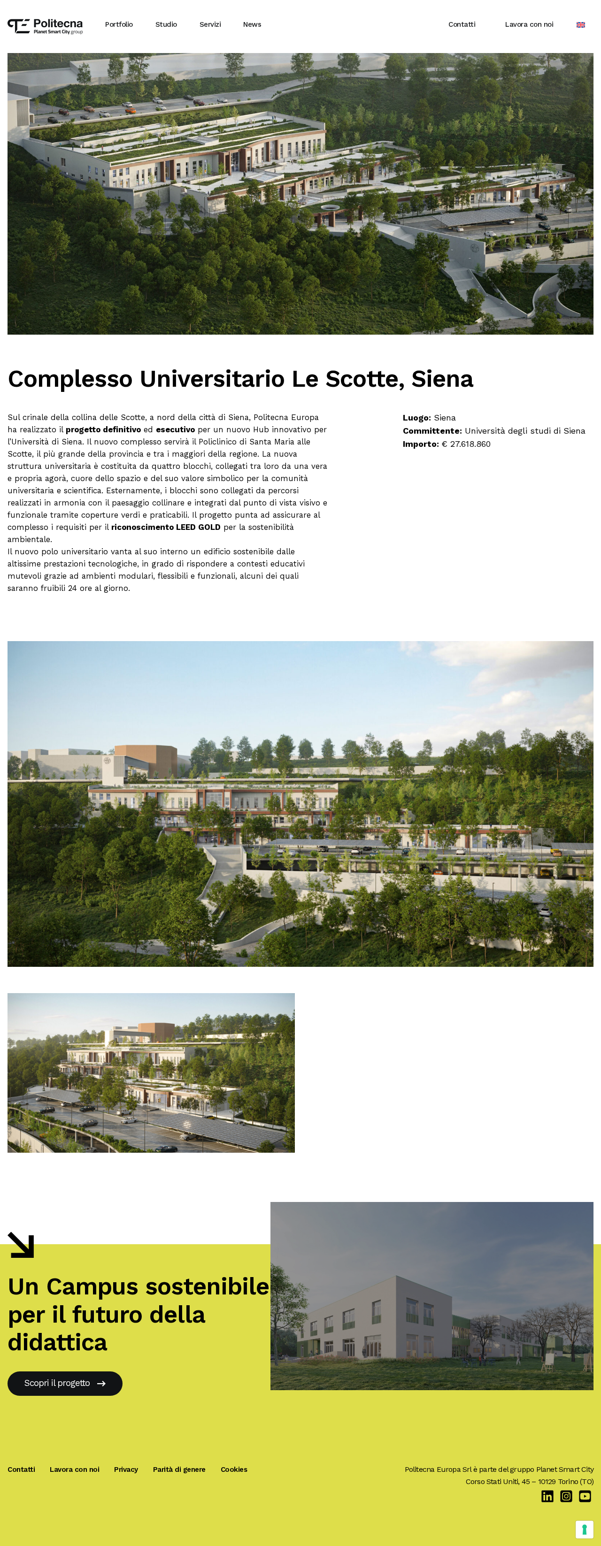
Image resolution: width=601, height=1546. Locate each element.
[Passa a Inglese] (581, 24)
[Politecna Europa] (45, 24)
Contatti (461, 24)
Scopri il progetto (57, 1383)
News (252, 24)
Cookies (234, 1469)
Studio (166, 24)
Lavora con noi (529, 24)
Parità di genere (179, 1469)
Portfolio (119, 24)
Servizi (210, 24)
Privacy (126, 1469)
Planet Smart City (564, 1469)
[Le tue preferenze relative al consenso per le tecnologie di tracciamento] (584, 1529)
